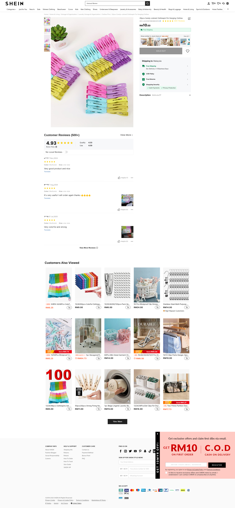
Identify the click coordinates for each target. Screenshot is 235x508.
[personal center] (208, 3)
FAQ (83, 458)
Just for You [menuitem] (23, 9)
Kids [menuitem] (76, 9)
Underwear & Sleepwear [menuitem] (109, 9)
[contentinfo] (155, 492)
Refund (66, 456)
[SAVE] (187, 51)
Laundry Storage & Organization (89, 14)
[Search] (147, 3)
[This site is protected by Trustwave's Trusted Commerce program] (120, 498)
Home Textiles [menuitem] (217, 9)
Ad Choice (64, 503)
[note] (174, 311)
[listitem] (144, 42)
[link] (213, 3)
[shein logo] (14, 3)
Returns (66, 453)
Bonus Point (86, 456)
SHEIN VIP (67, 467)
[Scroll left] (225, 9)
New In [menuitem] (32, 9)
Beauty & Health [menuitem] (160, 9)
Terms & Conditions (82, 500)
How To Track (68, 461)
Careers (48, 458)
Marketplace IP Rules (99, 500)
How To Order (68, 458)
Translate (47, 171)
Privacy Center (50, 500)
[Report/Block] (131, 177)
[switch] (65, 152)
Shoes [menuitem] (95, 9)
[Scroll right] (228, 9)
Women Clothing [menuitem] (49, 9)
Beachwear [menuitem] (61, 9)
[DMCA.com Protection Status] (126, 498)
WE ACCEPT (123, 486)
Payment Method (87, 453)
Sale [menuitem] (38, 9)
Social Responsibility (52, 456)
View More (117, 421)
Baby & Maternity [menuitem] (144, 9)
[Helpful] (119, 177)
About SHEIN (49, 450)
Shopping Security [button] (152, 84)
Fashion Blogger (50, 453)
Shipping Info (68, 450)
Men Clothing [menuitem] (85, 9)
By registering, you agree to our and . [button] (192, 469)
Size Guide (67, 464)
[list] (138, 451)
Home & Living (54, 14)
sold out (161, 51)
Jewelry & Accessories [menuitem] (128, 9)
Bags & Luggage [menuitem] (175, 9)
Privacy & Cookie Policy (65, 500)
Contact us (85, 450)
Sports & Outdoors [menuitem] (203, 9)
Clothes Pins (106, 14)
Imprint (56, 503)
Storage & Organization (69, 14)
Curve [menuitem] (70, 9)
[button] (223, 3)
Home (46, 14)
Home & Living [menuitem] (188, 9)
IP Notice (48, 503)
